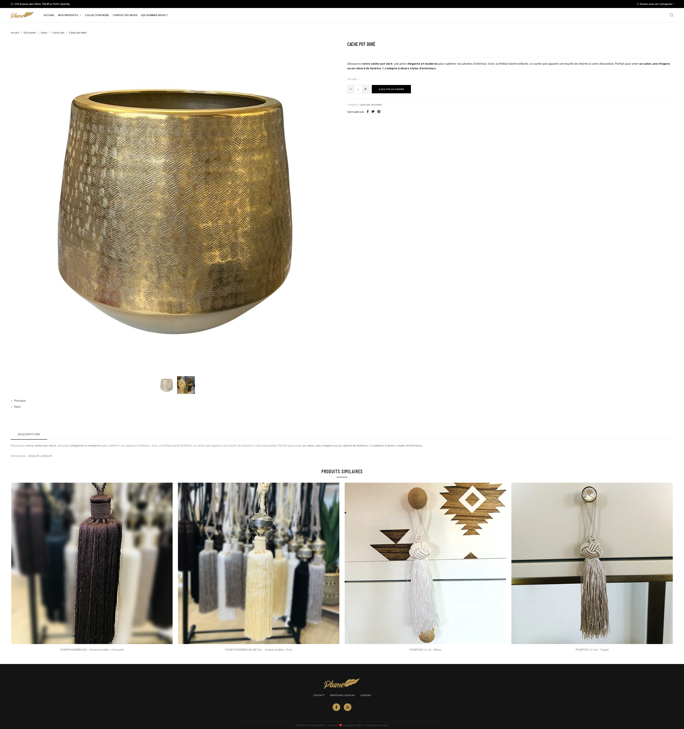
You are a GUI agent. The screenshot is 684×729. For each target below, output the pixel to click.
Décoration (30, 32)
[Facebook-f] (336, 707)
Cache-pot (58, 32)
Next (17, 406)
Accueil (49, 15)
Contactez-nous (125, 15)
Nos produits (68, 15)
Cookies (365, 695)
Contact (319, 695)
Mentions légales (342, 695)
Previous (20, 400)
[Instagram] (347, 707)
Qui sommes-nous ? (154, 15)
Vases (44, 32)
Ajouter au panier (391, 89)
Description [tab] (29, 434)
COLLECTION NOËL (97, 15)
